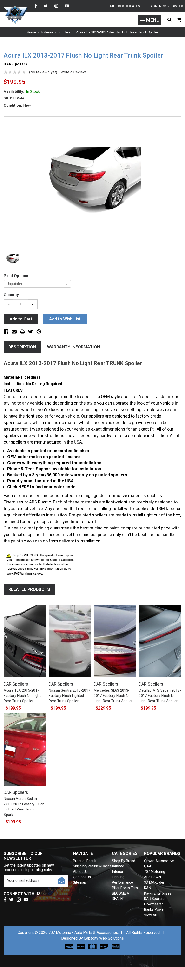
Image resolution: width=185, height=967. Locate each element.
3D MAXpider (154, 882)
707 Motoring (154, 871)
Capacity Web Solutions (104, 938)
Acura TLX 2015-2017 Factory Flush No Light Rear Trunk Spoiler (22, 695)
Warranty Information (73, 346)
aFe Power (152, 877)
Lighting (118, 877)
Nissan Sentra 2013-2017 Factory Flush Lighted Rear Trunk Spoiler (69, 695)
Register (175, 6)
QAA (147, 866)
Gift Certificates (125, 6)
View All (150, 915)
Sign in (156, 6)
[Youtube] (67, 6)
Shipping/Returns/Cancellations (98, 866)
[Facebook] (35, 6)
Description (22, 346)
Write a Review (73, 72)
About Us (80, 871)
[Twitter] (46, 6)
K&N (147, 888)
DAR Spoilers (154, 898)
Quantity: (12, 295)
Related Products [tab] (29, 589)
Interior (117, 871)
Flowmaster (153, 904)
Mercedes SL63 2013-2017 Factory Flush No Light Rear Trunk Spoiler (113, 695)
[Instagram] (56, 6)
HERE (23, 486)
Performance (122, 882)
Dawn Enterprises (158, 893)
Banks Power (154, 909)
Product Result (84, 861)
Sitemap (79, 882)
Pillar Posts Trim (125, 888)
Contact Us (82, 877)
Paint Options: (16, 276)
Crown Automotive (159, 861)
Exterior (118, 866)
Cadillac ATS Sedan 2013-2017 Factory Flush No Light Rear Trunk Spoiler (160, 695)
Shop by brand (123, 861)
